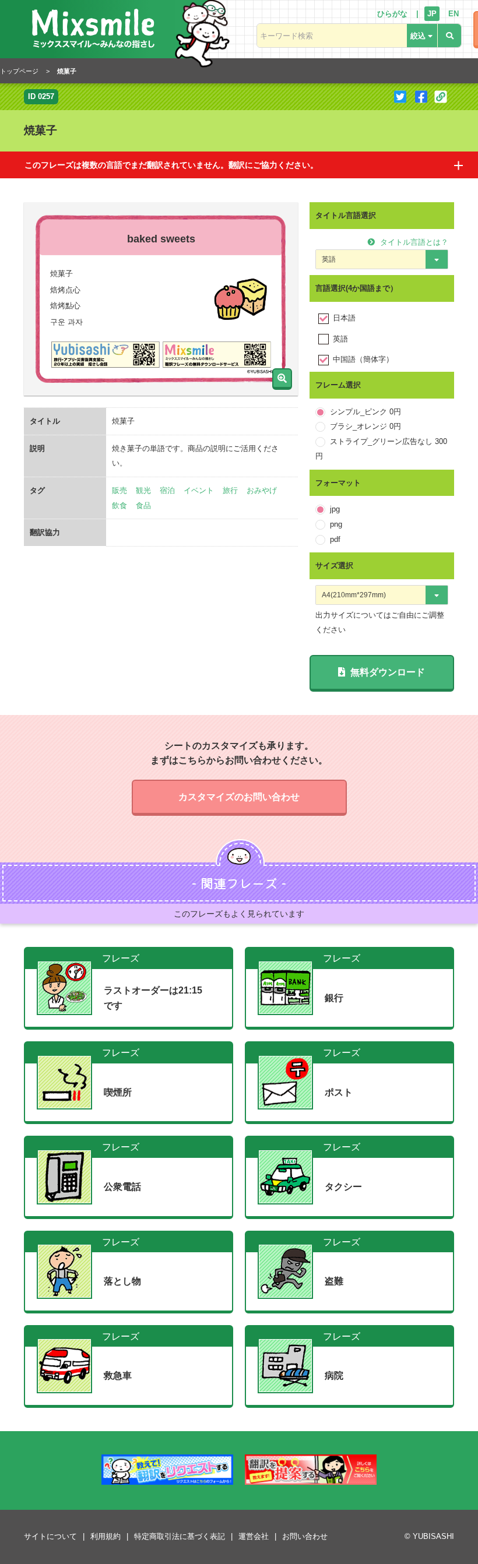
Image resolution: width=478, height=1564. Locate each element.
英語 (340, 338)
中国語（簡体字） (363, 359)
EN (453, 13)
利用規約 (105, 1536)
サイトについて (50, 1536)
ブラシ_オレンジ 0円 (365, 426)
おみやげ (262, 490)
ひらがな (392, 13)
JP (432, 13)
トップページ (19, 71)
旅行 (230, 490)
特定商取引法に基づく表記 (179, 1536)
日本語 (344, 317)
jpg (335, 509)
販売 (119, 490)
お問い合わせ (305, 1536)
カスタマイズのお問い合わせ (239, 797)
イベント (199, 490)
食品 (143, 505)
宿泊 (167, 490)
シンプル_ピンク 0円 (365, 411)
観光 (143, 490)
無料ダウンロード (386, 672)
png (336, 524)
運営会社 (253, 1536)
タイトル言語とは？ (413, 242)
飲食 (119, 505)
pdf (335, 539)
